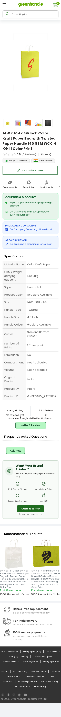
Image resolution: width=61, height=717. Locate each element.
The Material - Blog (49, 681)
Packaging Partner (51, 661)
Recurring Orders (30, 661)
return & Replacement (27, 681)
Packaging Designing (32, 651)
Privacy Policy (40, 686)
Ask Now (15, 450)
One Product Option (10, 661)
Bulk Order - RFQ (20, 671)
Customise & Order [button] (32, 170)
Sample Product (13, 676)
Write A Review (30, 425)
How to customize (38, 671)
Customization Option (42, 656)
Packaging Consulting (18, 656)
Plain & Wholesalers (9, 651)
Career (52, 676)
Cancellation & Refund (35, 676)
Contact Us (55, 671)
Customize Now (30, 508)
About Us (4, 671)
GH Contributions (22, 686)
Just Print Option (53, 651)
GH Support (8, 681)
